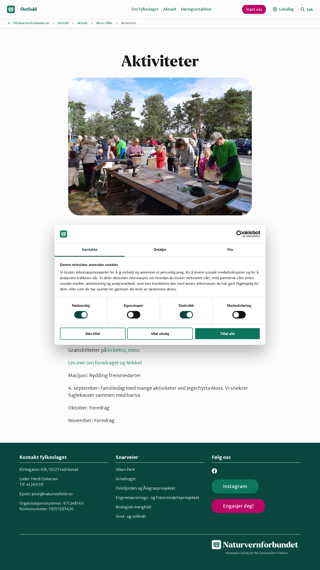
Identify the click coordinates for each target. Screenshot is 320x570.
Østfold (28, 9)
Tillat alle (227, 334)
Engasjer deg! (238, 506)
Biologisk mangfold (133, 507)
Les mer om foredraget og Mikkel (105, 363)
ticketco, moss (124, 350)
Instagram (235, 486)
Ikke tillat (93, 334)
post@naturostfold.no (52, 493)
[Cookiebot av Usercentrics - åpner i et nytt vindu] (239, 233)
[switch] (133, 315)
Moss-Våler (104, 23)
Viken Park (125, 469)
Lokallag (286, 9)
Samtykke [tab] (90, 249)
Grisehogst (126, 478)
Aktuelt (169, 9)
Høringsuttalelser (196, 9)
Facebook (214, 471)
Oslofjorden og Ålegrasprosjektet (145, 488)
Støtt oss (254, 9)
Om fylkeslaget (145, 9)
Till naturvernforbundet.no (31, 23)
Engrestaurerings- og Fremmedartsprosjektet (157, 497)
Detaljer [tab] (160, 249)
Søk (309, 9)
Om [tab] (230, 249)
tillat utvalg (160, 334)
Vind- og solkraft (131, 516)
